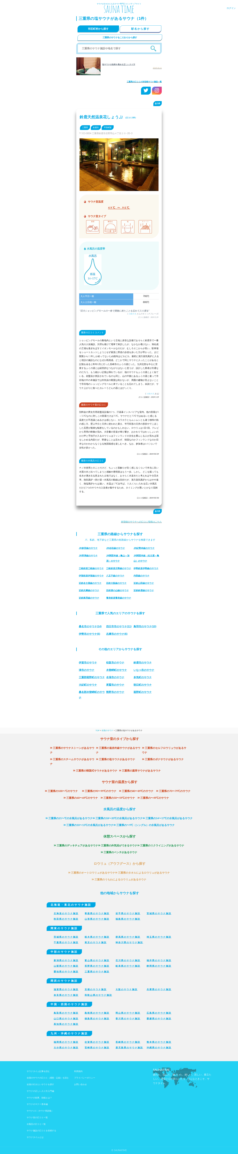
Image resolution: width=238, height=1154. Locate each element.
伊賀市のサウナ (88, 662)
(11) (118, 626)
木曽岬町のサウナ (116, 670)
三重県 (85, 127)
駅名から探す (140, 29)
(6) (89, 633)
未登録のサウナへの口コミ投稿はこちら (141, 522)
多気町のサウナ (143, 677)
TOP (97, 730)
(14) (90, 626)
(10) (145, 626)
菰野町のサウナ (143, 692)
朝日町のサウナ (143, 684)
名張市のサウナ (115, 677)
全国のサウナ (107, 730)
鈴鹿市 (96, 127)
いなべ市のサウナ (144, 670)
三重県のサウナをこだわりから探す (120, 37)
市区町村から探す (98, 29)
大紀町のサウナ (88, 684)
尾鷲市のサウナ (115, 684)
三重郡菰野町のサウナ (92, 677)
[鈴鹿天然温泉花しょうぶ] (119, 188)
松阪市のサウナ (115, 662)
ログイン (231, 8)
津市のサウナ (86, 670)
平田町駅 (108, 127)
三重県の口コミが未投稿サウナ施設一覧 (144, 82)
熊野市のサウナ (115, 692)
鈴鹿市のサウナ (143, 662)
